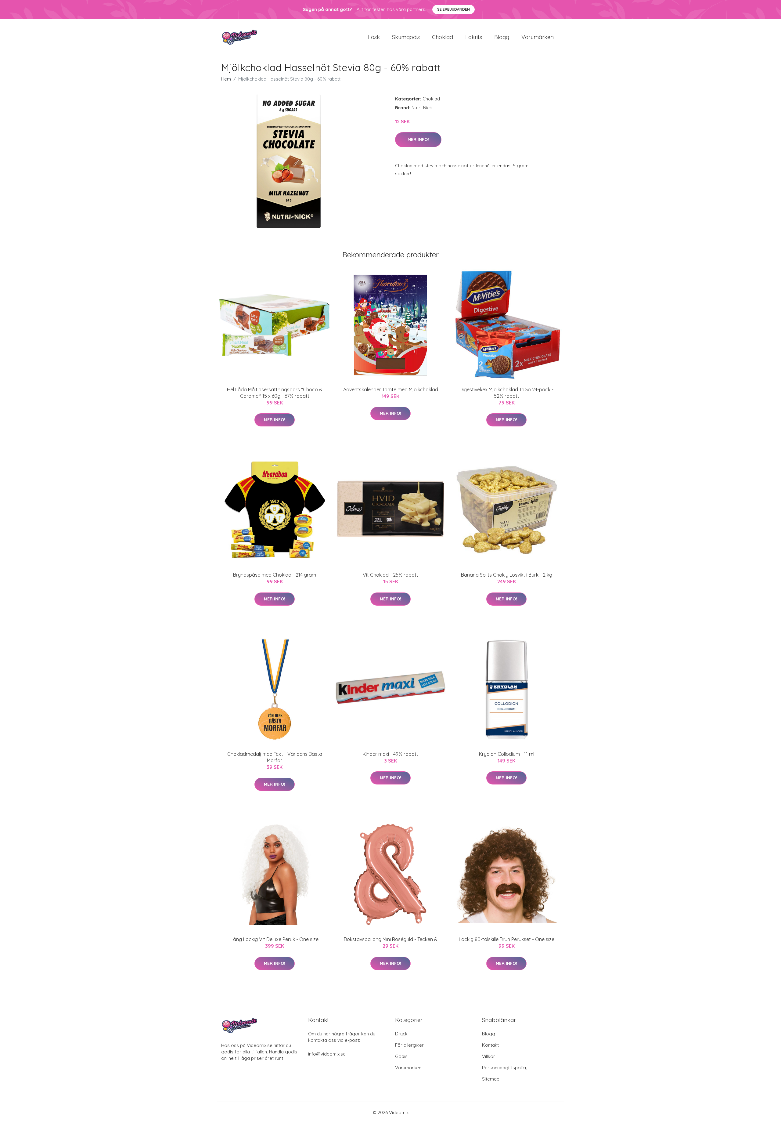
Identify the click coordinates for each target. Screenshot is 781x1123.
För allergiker (409, 1045)
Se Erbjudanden (453, 9)
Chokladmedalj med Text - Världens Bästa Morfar (274, 757)
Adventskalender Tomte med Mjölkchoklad (390, 389)
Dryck (401, 1034)
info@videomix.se (327, 1054)
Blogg (501, 37)
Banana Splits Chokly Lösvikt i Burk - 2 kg (506, 575)
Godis (401, 1056)
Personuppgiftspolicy (504, 1067)
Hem (226, 79)
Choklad (442, 37)
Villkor (488, 1056)
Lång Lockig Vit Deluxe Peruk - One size (275, 939)
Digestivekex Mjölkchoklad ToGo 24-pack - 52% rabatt (506, 392)
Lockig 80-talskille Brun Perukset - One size (506, 939)
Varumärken (537, 37)
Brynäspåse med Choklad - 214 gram (274, 575)
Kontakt (490, 1045)
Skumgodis (406, 37)
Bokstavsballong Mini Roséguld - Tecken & (390, 939)
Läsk (374, 37)
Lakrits (473, 37)
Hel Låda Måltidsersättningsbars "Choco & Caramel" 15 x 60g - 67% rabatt (274, 392)
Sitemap (490, 1079)
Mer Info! (418, 139)
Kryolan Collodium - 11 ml (506, 754)
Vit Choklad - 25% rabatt (390, 575)
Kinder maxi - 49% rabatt (390, 754)
